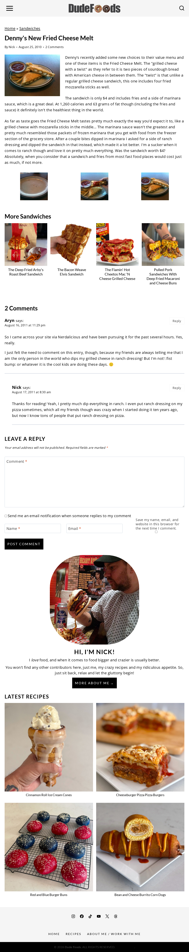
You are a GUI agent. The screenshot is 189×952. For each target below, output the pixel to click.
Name (13, 528)
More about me (92, 683)
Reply (177, 321)
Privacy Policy (125, 947)
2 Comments (54, 47)
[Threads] (115, 916)
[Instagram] (73, 916)
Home (10, 28)
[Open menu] (9, 8)
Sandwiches (29, 28)
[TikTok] (90, 916)
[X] (107, 916)
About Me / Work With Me (114, 934)
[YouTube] (98, 916)
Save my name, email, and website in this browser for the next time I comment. (157, 524)
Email (74, 528)
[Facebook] (81, 916)
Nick (12, 47)
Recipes (73, 934)
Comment (16, 461)
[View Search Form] (182, 8)
